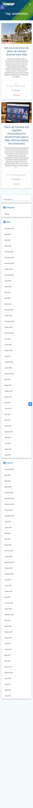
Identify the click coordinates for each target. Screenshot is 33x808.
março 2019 (8, 426)
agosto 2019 (8, 397)
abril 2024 (7, 240)
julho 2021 (8, 356)
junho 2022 (8, 344)
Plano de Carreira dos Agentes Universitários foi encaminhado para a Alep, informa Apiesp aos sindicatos (16, 135)
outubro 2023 (9, 269)
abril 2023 (7, 298)
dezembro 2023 (9, 257)
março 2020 (8, 385)
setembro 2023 (9, 275)
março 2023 (8, 304)
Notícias (17, 90)
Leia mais (16, 95)
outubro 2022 (9, 327)
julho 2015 (8, 455)
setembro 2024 (9, 228)
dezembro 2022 (9, 321)
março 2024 (8, 246)
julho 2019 (8, 402)
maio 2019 (8, 414)
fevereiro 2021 (9, 362)
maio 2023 (8, 292)
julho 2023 (8, 281)
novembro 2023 (9, 263)
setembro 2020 (9, 373)
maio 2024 (8, 234)
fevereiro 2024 (9, 252)
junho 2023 (8, 286)
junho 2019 (8, 408)
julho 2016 (8, 443)
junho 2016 (8, 449)
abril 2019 (7, 420)
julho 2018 (8, 437)
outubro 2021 (9, 350)
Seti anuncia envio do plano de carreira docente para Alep (16, 51)
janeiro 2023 (8, 315)
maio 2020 (8, 379)
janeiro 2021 (8, 368)
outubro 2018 (9, 432)
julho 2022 (8, 339)
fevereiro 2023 (9, 310)
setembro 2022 (9, 333)
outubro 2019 (9, 391)
